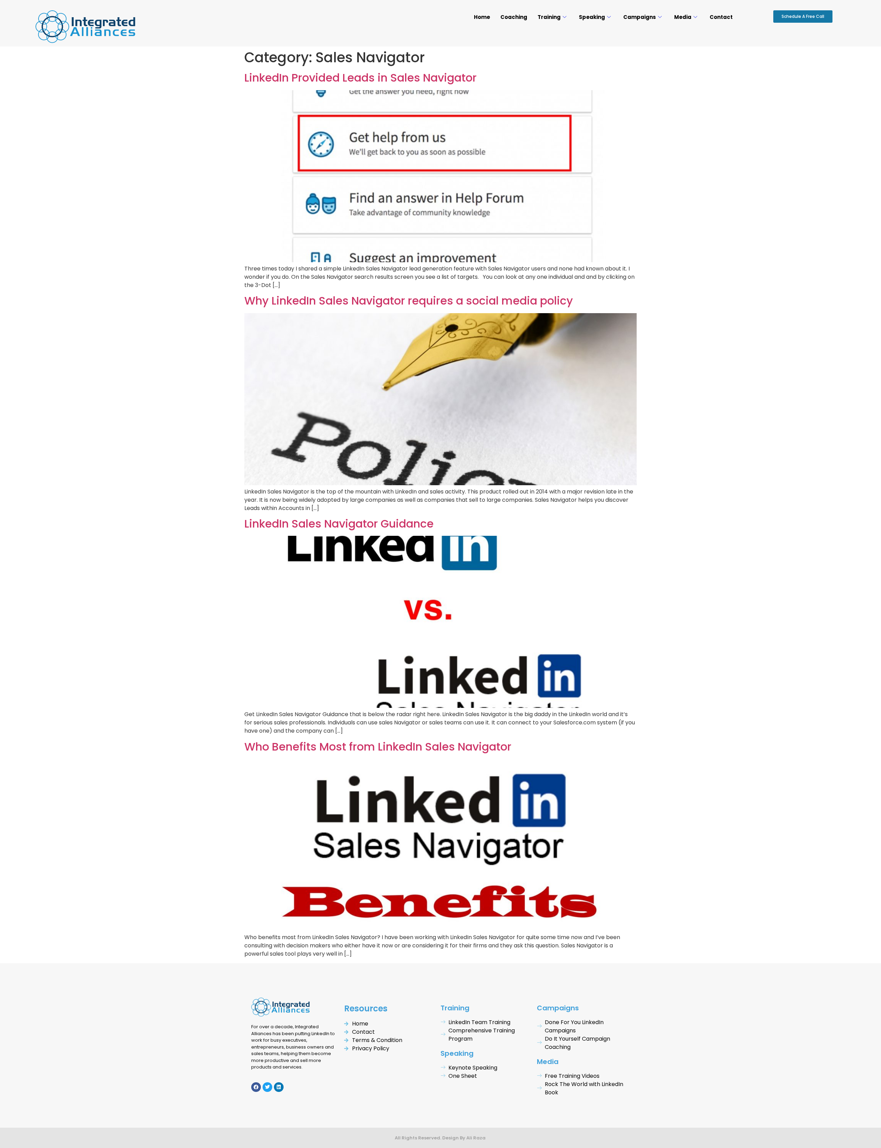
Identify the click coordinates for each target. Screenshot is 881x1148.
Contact (721, 17)
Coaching (513, 17)
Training (549, 17)
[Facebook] (256, 1087)
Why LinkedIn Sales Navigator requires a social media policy (408, 300)
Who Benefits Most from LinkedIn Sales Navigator (377, 746)
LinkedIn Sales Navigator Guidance (339, 523)
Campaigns (639, 17)
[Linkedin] (279, 1087)
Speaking (592, 17)
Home (482, 17)
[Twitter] (267, 1087)
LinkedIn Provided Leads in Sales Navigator (360, 77)
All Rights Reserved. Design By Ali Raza (441, 1138)
